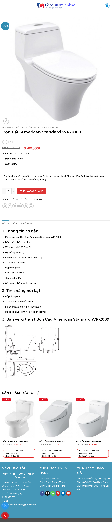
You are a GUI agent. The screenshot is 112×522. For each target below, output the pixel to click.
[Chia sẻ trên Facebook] (10, 205)
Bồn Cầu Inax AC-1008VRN (52, 441)
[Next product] (4, 142)
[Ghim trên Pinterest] (25, 205)
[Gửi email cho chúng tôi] (47, 493)
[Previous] (2, 429)
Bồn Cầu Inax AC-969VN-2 (15, 441)
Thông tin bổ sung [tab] (22, 223)
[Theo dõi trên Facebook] (42, 493)
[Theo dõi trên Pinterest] (58, 493)
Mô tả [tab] (5, 223)
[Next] (109, 429)
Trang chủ (8, 127)
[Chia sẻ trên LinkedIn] (31, 205)
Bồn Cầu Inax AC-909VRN (88, 441)
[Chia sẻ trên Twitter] (15, 205)
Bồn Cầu (20, 127)
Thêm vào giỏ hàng (31, 191)
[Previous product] (10, 142)
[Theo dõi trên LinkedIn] (63, 493)
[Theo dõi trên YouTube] (68, 493)
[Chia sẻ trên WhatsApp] (4, 205)
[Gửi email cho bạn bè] (20, 205)
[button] (4, 5)
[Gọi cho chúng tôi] (52, 493)
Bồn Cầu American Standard (43, 127)
